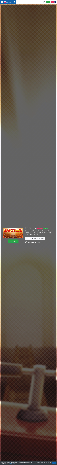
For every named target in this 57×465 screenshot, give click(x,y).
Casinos (28, 238)
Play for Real (13, 241)
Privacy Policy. (12, 463)
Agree (54, 463)
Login (52, 2)
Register (48, 2)
